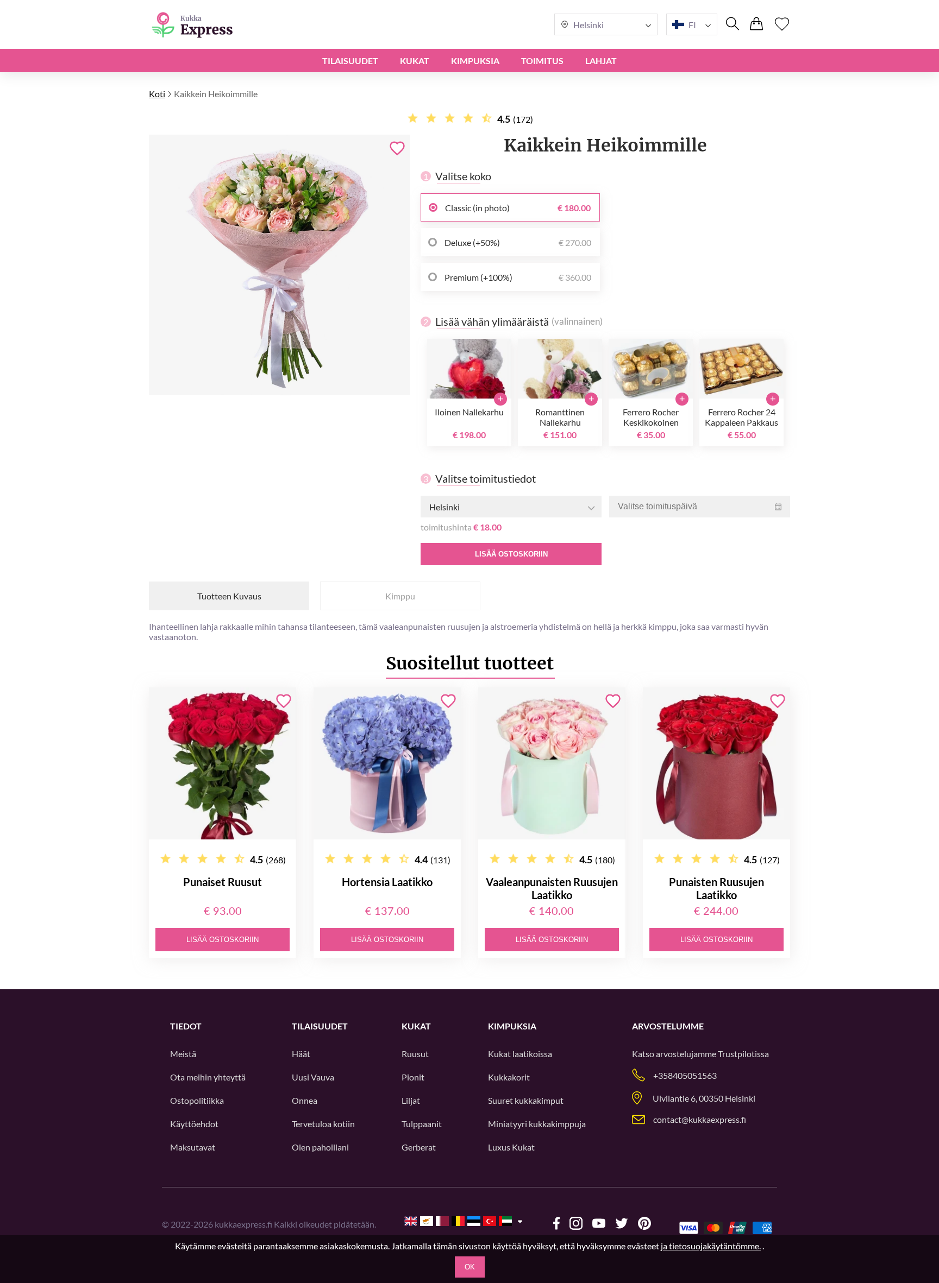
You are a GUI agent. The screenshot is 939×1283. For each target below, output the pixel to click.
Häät (301, 1053)
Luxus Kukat (511, 1147)
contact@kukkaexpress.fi (699, 1119)
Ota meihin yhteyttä (208, 1077)
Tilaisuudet (350, 60)
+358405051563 (685, 1075)
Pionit (413, 1077)
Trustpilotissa (743, 1053)
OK (470, 1267)
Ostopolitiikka (197, 1100)
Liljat (411, 1100)
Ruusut (415, 1053)
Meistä (183, 1053)
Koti (157, 94)
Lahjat (601, 60)
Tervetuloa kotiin (323, 1123)
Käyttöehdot (194, 1123)
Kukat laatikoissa (520, 1053)
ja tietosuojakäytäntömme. (711, 1246)
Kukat (414, 60)
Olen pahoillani (320, 1147)
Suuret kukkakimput (526, 1100)
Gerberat (419, 1147)
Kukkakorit (509, 1077)
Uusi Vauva (313, 1077)
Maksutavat (192, 1147)
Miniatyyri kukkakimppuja (537, 1123)
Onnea (304, 1100)
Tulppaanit (422, 1123)
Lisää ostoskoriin (511, 554)
